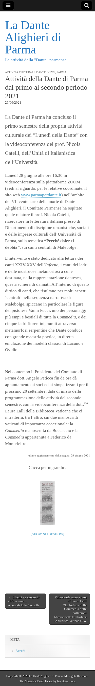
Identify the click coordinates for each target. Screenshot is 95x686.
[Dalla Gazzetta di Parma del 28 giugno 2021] (47, 503)
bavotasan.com (66, 681)
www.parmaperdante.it (41, 195)
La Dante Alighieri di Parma (33, 37)
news (51, 72)
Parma (61, 72)
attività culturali (20, 72)
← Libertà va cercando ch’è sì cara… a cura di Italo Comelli (24, 601)
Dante (41, 72)
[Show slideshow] (47, 534)
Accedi (20, 651)
